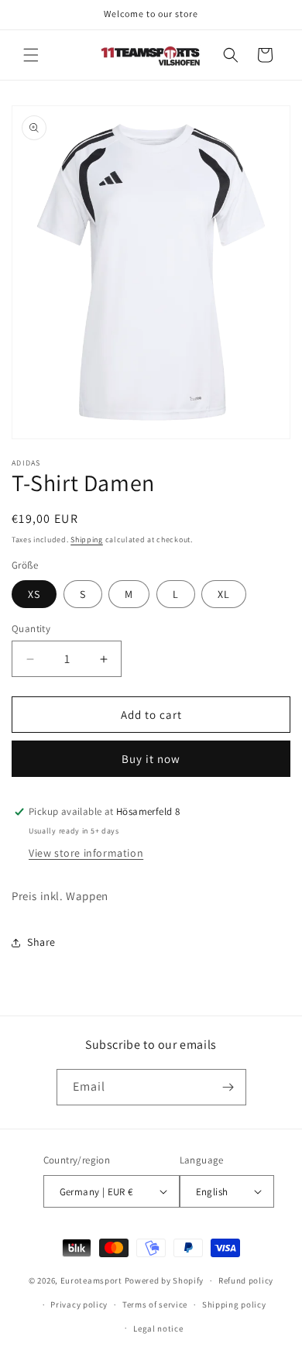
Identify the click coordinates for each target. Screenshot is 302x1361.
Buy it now (151, 758)
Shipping (86, 539)
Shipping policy (234, 1304)
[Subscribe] (228, 1087)
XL (224, 594)
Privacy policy (79, 1304)
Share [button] (41, 942)
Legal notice (158, 1328)
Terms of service (154, 1304)
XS (34, 594)
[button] (31, 55)
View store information (86, 853)
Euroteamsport (91, 1280)
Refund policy (245, 1280)
